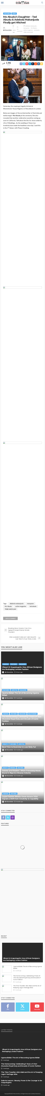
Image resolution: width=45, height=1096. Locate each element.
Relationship (32, 713)
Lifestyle (14, 690)
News (14, 13)
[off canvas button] (2, 2)
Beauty (5, 744)
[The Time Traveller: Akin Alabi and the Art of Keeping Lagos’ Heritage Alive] (7, 988)
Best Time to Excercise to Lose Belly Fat (19, 747)
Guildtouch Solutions (35, 1093)
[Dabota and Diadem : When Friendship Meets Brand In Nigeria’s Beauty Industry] (22, 766)
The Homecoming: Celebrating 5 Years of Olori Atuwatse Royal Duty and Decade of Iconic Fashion (21, 719)
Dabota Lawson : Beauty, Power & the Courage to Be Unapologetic (21, 1082)
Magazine (22, 664)
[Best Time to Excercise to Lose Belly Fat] (22, 740)
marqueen (26, 28)
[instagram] (12, 817)
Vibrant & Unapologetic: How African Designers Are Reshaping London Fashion (22, 668)
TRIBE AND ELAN (28, 32)
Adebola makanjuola (31, 26)
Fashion (5, 664)
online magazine (28, 30)
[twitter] (8, 817)
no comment (19, 30)
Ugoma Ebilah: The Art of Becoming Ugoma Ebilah (20, 694)
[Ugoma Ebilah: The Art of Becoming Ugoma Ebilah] (22, 688)
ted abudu (37, 30)
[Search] (42, 2)
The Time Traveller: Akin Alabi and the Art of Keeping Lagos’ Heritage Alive (27, 986)
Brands (12, 767)
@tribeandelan (7, 30)
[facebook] (3, 817)
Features (7, 13)
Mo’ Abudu (34, 28)
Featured (14, 664)
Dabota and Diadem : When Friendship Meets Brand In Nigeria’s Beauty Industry (21, 772)
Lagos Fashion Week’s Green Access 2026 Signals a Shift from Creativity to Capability (20, 798)
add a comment (11, 618)
